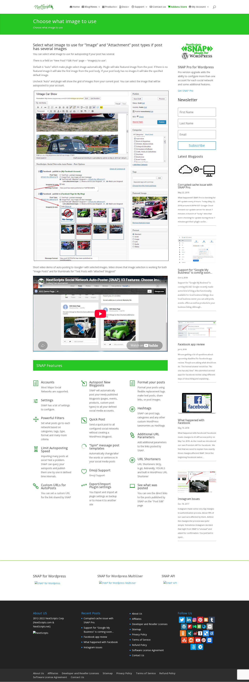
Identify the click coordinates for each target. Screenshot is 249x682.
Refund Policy (139, 645)
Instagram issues (189, 499)
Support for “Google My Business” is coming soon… (195, 271)
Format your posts (151, 382)
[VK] (210, 626)
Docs (124, 7)
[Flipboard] (189, 626)
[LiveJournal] (204, 626)
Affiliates (136, 618)
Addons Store (179, 7)
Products (110, 7)
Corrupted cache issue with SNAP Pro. (195, 186)
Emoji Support (99, 470)
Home (76, 7)
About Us (137, 613)
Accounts (47, 382)
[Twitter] (182, 620)
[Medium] (194, 626)
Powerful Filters (52, 418)
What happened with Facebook (191, 421)
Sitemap (136, 629)
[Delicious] (206, 633)
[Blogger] (206, 619)
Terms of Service (141, 639)
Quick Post (97, 419)
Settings (47, 400)
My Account (199, 7)
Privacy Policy (139, 634)
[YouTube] (198, 640)
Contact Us (138, 655)
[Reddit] (191, 640)
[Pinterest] (200, 620)
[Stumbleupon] (184, 640)
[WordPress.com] (184, 626)
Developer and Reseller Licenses (150, 624)
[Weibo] (195, 633)
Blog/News (91, 7)
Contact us (159, 7)
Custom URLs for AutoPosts (53, 486)
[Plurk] (203, 639)
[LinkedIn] (189, 620)
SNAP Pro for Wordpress (196, 67)
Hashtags (144, 408)
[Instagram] (194, 619)
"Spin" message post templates (104, 446)
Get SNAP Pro (185, 90)
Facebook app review (191, 344)
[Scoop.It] (199, 626)
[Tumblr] (212, 620)
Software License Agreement (148, 650)
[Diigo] (211, 633)
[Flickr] (209, 640)
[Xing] (190, 633)
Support (139, 7)
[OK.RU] (183, 633)
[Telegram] (200, 647)
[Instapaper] (200, 633)
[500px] (193, 647)
